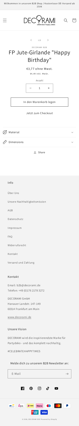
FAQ (10, 236)
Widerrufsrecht (17, 245)
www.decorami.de (19, 317)
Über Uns (13, 193)
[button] (5, 20)
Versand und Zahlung (21, 262)
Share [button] (41, 152)
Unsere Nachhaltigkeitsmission (27, 201)
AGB (10, 210)
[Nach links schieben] (31, 40)
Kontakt (13, 254)
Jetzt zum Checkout (39, 113)
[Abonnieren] (67, 373)
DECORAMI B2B (34, 419)
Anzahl (39, 80)
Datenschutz (15, 219)
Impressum (15, 228)
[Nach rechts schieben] (48, 40)
